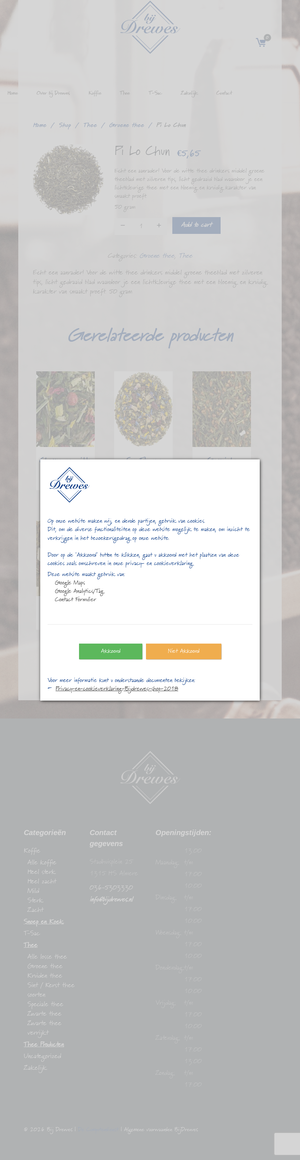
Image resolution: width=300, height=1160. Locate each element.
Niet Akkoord (183, 651)
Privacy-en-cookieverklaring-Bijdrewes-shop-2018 (117, 689)
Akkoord (110, 651)
